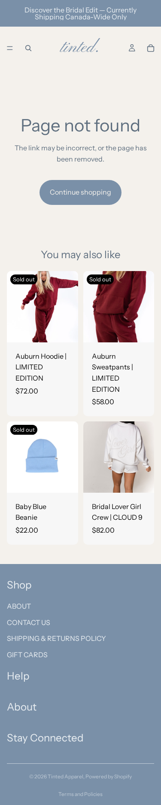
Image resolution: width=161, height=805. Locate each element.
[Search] (28, 48)
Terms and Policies (80, 794)
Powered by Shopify (108, 776)
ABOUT (19, 606)
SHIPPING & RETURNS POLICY (56, 638)
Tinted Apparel (65, 776)
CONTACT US (28, 622)
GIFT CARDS (27, 654)
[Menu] (10, 48)
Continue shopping (80, 192)
